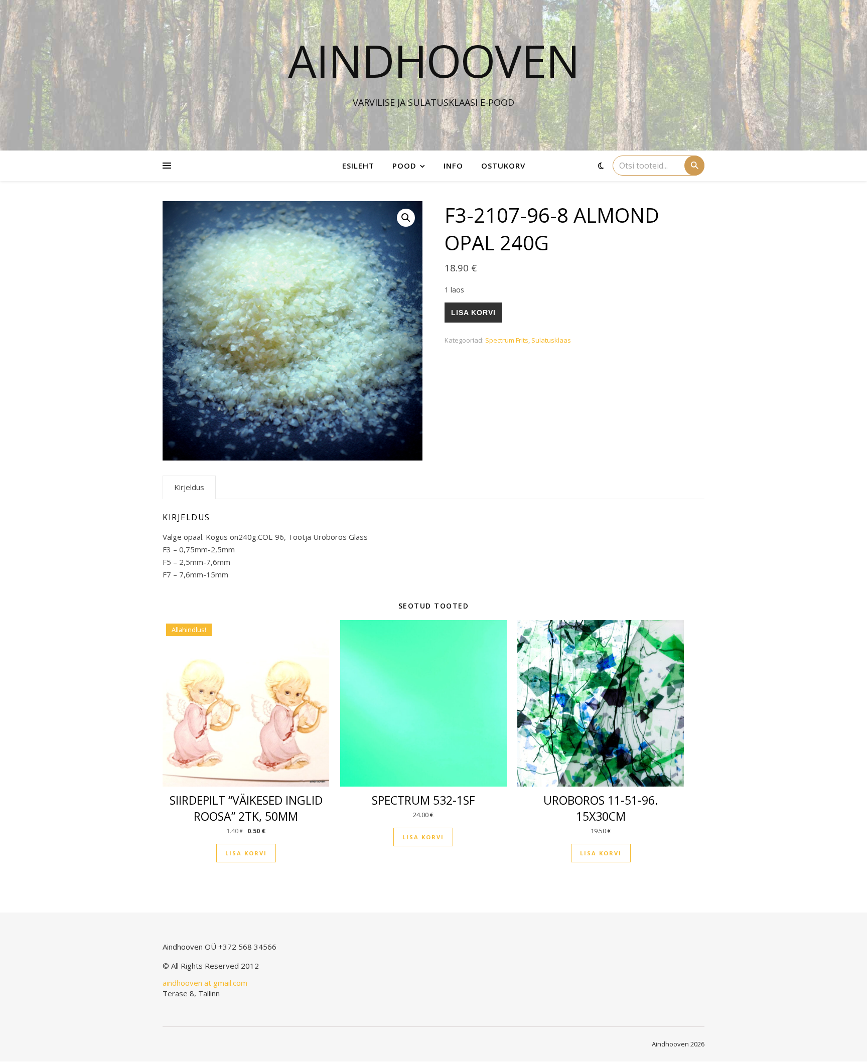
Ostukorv (503, 166)
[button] (406, 218)
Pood (404, 166)
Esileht (358, 166)
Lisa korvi (473, 313)
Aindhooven (434, 60)
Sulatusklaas (551, 340)
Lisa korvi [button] (246, 853)
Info (453, 166)
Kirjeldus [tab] (189, 487)
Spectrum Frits (506, 340)
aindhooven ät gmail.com (205, 983)
